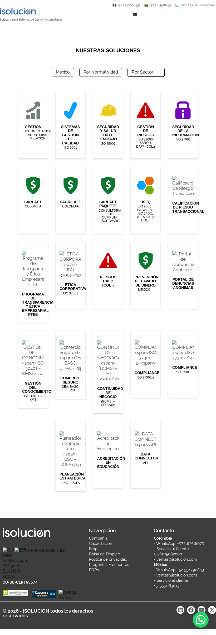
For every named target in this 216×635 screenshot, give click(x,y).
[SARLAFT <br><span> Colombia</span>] (33, 200)
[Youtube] (201, 610)
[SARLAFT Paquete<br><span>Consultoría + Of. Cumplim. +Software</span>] (108, 200)
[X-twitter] (212, 610)
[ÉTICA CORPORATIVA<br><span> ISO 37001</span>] (70, 275)
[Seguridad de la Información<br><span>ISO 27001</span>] (183, 124)
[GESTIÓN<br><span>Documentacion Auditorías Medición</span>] (33, 124)
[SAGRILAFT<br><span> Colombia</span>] (70, 200)
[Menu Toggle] (135, 14)
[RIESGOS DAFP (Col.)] (108, 275)
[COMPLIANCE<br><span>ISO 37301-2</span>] (145, 364)
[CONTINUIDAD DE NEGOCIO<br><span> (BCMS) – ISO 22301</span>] (108, 372)
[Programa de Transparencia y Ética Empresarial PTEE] (33, 282)
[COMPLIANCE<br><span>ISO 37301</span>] (183, 364)
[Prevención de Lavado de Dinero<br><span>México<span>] (145, 275)
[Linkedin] (180, 610)
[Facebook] (191, 610)
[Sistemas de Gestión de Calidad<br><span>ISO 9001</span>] (70, 124)
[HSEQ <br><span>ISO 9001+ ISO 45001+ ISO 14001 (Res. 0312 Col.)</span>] (145, 200)
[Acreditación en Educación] (108, 454)
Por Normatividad (101, 72)
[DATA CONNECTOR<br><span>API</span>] (145, 454)
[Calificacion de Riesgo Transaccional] (183, 200)
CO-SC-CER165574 (20, 582)
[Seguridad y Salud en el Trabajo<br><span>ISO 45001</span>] (108, 124)
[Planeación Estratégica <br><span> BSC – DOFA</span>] (70, 456)
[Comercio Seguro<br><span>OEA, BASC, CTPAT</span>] (70, 365)
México (63, 72)
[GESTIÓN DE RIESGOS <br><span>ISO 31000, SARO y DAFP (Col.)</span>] (145, 124)
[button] (201, 620)
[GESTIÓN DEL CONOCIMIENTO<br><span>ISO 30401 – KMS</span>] (33, 369)
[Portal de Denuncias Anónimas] (183, 275)
